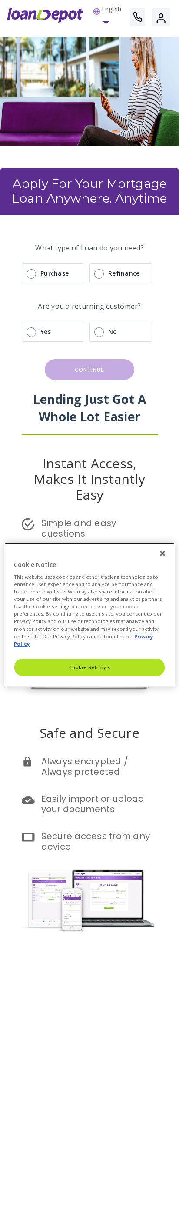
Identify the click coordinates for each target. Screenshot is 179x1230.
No (112, 331)
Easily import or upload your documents (94, 804)
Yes (45, 331)
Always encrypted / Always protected (86, 766)
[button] (107, 17)
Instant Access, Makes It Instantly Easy (91, 478)
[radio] (89, 273)
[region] (89, 615)
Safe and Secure (89, 733)
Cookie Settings (89, 667)
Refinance (123, 273)
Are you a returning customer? (89, 306)
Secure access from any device (96, 841)
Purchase (54, 273)
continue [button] (90, 369)
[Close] (162, 553)
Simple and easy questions (80, 528)
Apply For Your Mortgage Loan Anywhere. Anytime (91, 191)
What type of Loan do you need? (89, 248)
